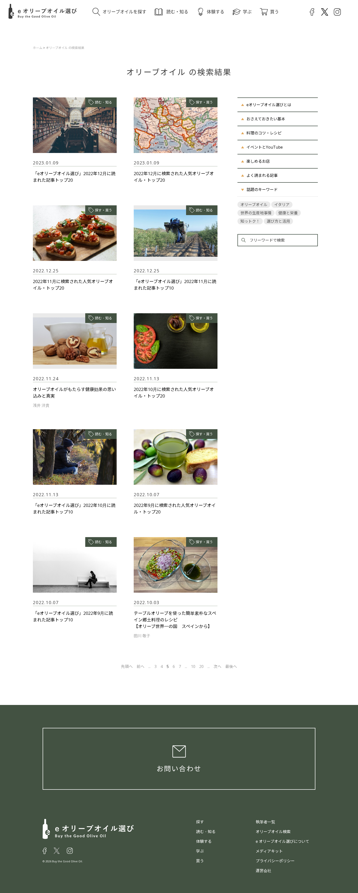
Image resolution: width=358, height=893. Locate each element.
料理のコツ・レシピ (264, 133)
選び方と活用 (278, 221)
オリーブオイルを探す (124, 12)
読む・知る (177, 12)
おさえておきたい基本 (265, 119)
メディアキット (269, 851)
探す (200, 822)
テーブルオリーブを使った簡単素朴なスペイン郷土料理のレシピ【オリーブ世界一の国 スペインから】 (175, 619)
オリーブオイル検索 (273, 831)
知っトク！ (250, 221)
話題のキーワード (262, 189)
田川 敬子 (142, 635)
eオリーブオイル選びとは (268, 104)
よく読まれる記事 (262, 175)
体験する (215, 12)
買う (274, 12)
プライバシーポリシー (275, 861)
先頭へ (127, 666)
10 (193, 666)
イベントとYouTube (264, 147)
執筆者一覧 (265, 822)
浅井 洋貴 (41, 405)
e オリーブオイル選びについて (282, 841)
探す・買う (204, 102)
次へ (217, 666)
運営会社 (263, 870)
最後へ (231, 666)
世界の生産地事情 (256, 213)
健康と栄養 (288, 213)
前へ (140, 666)
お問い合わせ (179, 768)
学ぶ (247, 12)
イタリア (282, 204)
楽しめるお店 (258, 161)
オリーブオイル (253, 204)
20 (201, 666)
